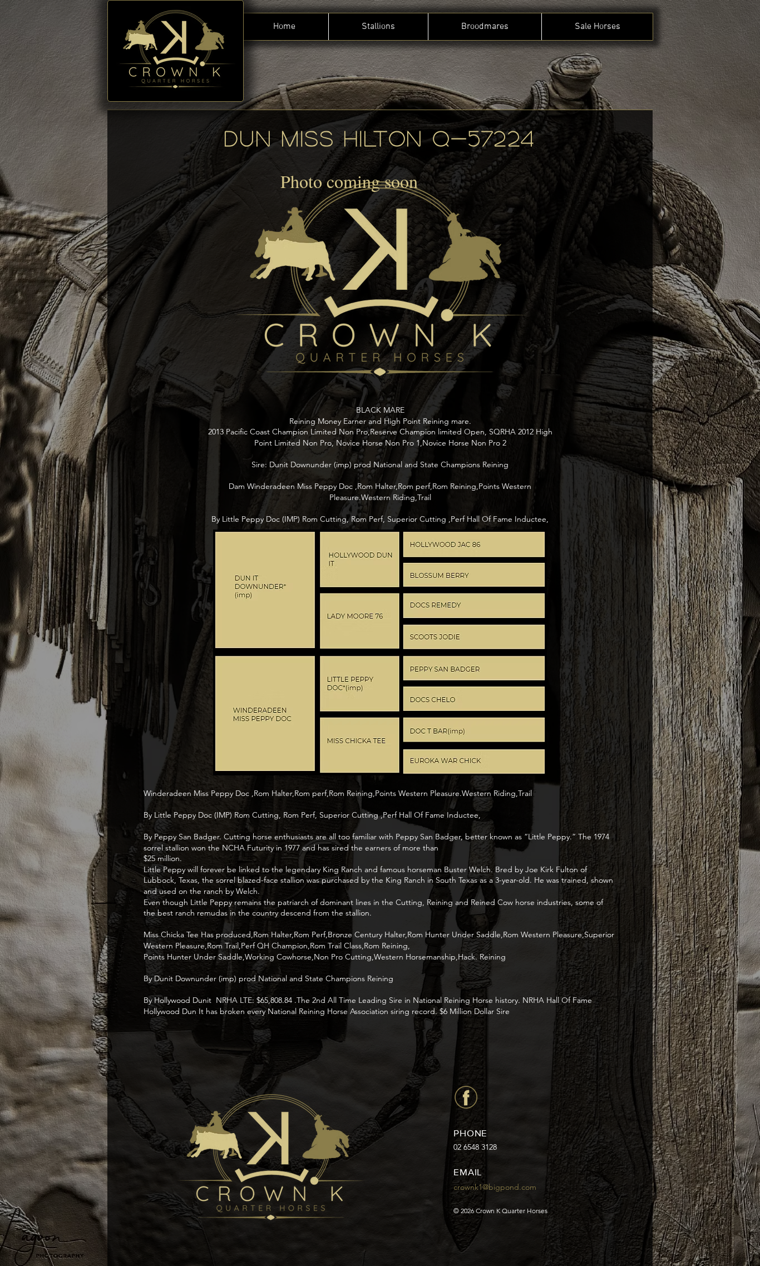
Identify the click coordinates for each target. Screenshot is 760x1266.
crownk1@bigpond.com (494, 1187)
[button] (378, 26)
